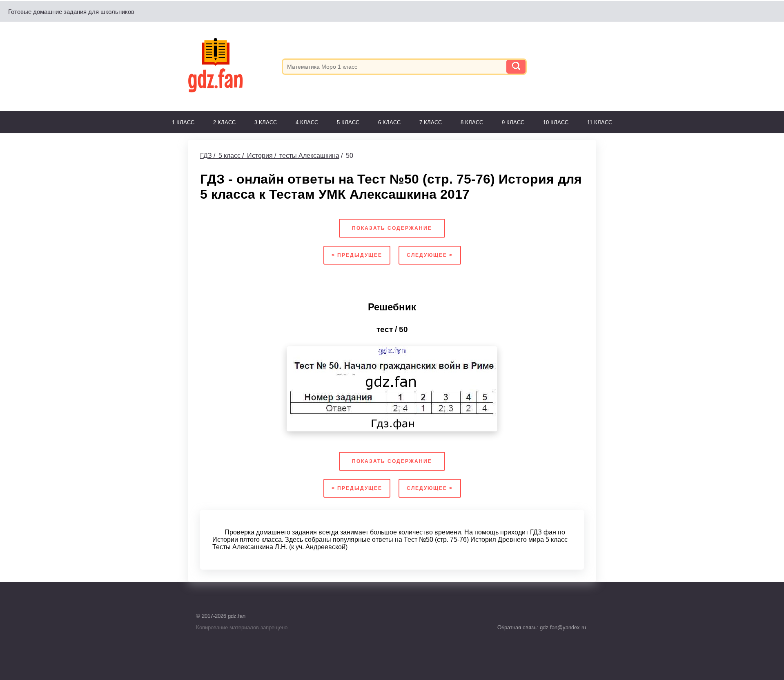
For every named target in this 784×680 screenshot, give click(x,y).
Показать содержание (392, 228)
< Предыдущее (357, 255)
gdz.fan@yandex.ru (562, 627)
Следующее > (430, 255)
